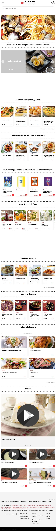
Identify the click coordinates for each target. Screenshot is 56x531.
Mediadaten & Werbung (37, 514)
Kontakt (34, 513)
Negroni (37, 507)
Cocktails (8, 508)
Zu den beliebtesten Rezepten (47, 129)
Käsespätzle (32, 507)
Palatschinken (25, 507)
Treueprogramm (23, 513)
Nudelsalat (48, 505)
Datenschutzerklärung (37, 519)
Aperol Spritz (4, 507)
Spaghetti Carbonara (13, 507)
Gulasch (21, 508)
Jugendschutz (35, 523)
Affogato (3, 508)
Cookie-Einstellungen (24, 518)
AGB (33, 518)
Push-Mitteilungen (23, 516)
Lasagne (21, 505)
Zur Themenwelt (50, 382)
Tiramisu (26, 508)
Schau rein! (28, 29)
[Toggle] (53, 2)
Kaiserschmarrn (50, 507)
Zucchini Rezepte (15, 508)
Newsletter (21, 514)
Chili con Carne (35, 505)
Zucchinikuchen (15, 505)
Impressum (34, 521)
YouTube (48, 516)
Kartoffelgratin (42, 505)
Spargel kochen (27, 505)
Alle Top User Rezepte (49, 287)
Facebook (48, 513)
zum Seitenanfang (11, 514)
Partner (34, 516)
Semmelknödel (43, 507)
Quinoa (20, 507)
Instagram (48, 518)
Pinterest (48, 514)
